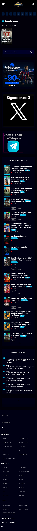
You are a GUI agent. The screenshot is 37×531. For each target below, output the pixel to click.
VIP (2, 526)
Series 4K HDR (23, 505)
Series (3, 501)
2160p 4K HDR (7, 442)
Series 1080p (7, 505)
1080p (4, 438)
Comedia (5, 476)
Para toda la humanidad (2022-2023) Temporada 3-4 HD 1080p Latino (17, 373)
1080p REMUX (23, 454)
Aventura (6, 472)
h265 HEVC (6, 454)
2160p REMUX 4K (8, 446)
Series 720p (6, 509)
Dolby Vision (23, 442)
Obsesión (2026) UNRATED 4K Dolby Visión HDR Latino (19, 391)
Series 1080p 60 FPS (9, 513)
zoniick (7, 357)
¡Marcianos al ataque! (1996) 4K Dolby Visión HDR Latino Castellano (18, 379)
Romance (22, 487)
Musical (21, 495)
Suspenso (22, 483)
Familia (5, 483)
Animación (22, 468)
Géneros (4, 463)
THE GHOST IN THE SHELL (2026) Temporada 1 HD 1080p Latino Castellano (20, 367)
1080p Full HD (23, 438)
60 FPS (21, 450)
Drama (21, 480)
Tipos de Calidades (8, 522)
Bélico (5, 491)
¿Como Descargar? (8, 518)
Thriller (22, 491)
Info (3, 427)
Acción (5, 468)
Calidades (5, 434)
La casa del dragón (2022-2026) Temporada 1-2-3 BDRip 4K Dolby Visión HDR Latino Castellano (20, 360)
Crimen (21, 476)
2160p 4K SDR (23, 446)
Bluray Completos (9, 458)
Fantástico (6, 487)
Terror (5, 480)
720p (4, 450)
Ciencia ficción (24, 472)
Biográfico (6, 495)
